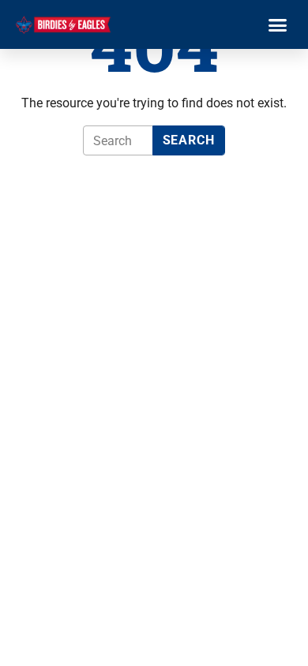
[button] (278, 24)
